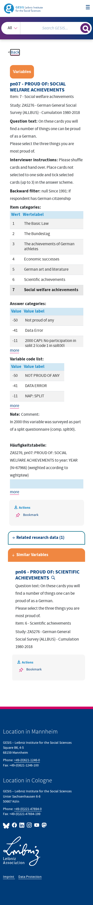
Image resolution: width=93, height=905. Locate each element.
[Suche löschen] (76, 27)
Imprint (9, 876)
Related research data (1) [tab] (40, 538)
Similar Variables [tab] (32, 555)
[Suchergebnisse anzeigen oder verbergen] (85, 28)
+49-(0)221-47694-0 (28, 809)
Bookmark (30, 514)
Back (15, 52)
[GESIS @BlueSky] (7, 825)
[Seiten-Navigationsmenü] (88, 7)
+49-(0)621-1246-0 (27, 760)
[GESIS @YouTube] (37, 825)
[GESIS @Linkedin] (22, 825)
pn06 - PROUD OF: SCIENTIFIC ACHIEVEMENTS (47, 575)
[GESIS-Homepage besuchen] (23, 8)
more (14, 350)
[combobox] (46, 28)
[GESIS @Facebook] (14, 825)
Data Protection (30, 876)
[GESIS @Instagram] (29, 825)
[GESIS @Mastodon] (44, 825)
